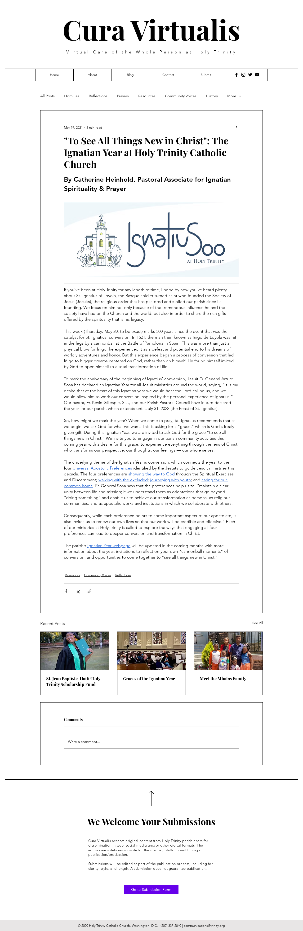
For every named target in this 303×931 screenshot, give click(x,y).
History (212, 96)
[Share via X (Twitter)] (78, 591)
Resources (147, 96)
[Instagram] (243, 74)
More (231, 96)
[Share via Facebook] (66, 591)
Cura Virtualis (151, 29)
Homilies (71, 96)
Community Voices (180, 96)
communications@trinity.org (204, 925)
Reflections (98, 96)
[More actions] (236, 127)
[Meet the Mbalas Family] (228, 651)
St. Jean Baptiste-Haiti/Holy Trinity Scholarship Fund (73, 681)
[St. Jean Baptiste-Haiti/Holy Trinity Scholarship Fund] (74, 651)
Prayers (123, 96)
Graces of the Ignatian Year (149, 678)
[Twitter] (250, 74)
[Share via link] (89, 591)
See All (257, 623)
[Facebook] (236, 74)
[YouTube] (257, 74)
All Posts (47, 96)
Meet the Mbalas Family (223, 678)
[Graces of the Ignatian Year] (151, 651)
